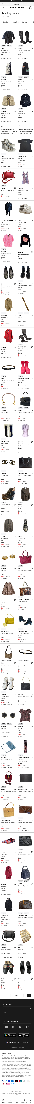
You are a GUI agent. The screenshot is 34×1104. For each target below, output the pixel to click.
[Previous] (12, 995)
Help (4, 1017)
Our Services (7, 1004)
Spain (29, 1093)
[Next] (22, 995)
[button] (30, 7)
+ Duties (23, 165)
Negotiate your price (7, 129)
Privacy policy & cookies (16, 1047)
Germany (24, 1093)
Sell (4, 1013)
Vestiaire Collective (10, 1021)
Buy (4, 1008)
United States (18, 1093)
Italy (17, 1094)
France (3, 1093)
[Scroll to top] (29, 995)
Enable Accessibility (17, 1)
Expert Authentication (26, 129)
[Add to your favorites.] (15, 48)
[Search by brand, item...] (3, 7)
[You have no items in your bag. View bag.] (30, 7)
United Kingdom (10, 1093)
